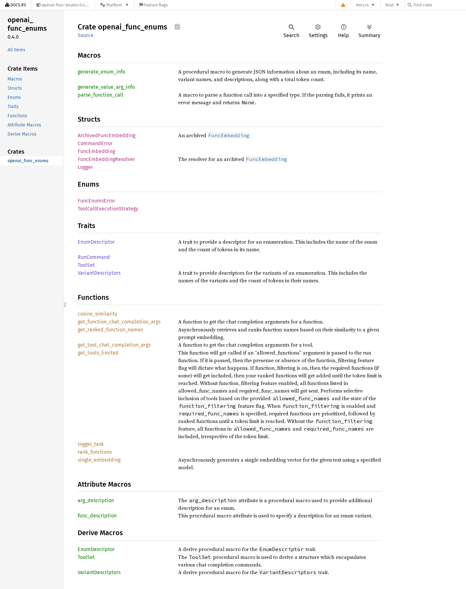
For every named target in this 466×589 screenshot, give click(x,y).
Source (86, 35)
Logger (85, 167)
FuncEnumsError (96, 201)
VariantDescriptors (99, 273)
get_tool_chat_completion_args (114, 345)
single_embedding (99, 460)
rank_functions (95, 452)
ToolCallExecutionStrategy (108, 209)
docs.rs (362, 5)
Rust (389, 5)
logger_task (91, 444)
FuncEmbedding (96, 151)
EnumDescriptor (96, 242)
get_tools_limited (98, 353)
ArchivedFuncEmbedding (106, 135)
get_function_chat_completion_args (119, 322)
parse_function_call (100, 95)
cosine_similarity (97, 314)
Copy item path (177, 26)
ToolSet (86, 265)
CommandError (95, 143)
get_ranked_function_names (110, 330)
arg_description (96, 500)
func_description (97, 516)
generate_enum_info (101, 72)
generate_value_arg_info (106, 87)
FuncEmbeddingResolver (106, 159)
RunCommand (94, 257)
